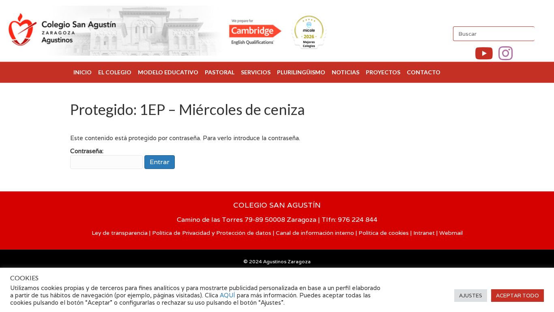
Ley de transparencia (120, 232)
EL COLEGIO (114, 72)
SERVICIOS (256, 72)
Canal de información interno (315, 232)
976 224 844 (358, 219)
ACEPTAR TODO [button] (517, 295)
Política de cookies (384, 232)
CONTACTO (423, 72)
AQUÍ (228, 295)
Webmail (451, 232)
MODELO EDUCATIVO (168, 72)
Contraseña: (86, 151)
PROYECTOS (383, 72)
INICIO (82, 72)
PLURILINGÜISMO (301, 72)
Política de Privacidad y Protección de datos (211, 232)
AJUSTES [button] (470, 295)
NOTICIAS (345, 72)
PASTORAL (219, 72)
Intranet (424, 232)
